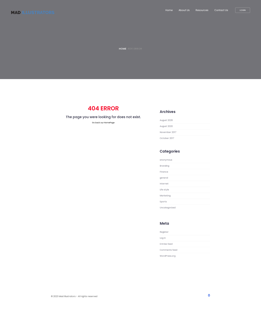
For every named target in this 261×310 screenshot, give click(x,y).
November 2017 (168, 132)
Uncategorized (167, 207)
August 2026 (166, 120)
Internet (164, 183)
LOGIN (243, 10)
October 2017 (167, 138)
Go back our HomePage (103, 122)
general (164, 177)
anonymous (166, 159)
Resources (202, 10)
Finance (164, 171)
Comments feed (168, 249)
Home (169, 10)
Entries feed (166, 244)
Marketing (165, 195)
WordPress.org (167, 255)
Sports (163, 201)
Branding (164, 165)
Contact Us (221, 10)
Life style (164, 189)
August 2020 (166, 126)
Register (164, 232)
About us (184, 10)
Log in (163, 238)
